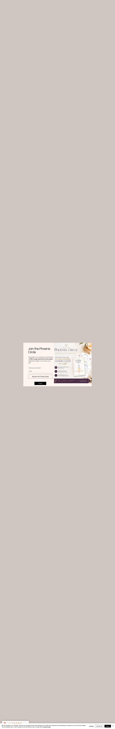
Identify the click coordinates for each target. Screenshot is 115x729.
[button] (40, 383)
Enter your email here (34, 368)
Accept (108, 726)
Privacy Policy (47, 727)
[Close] (113, 726)
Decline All (99, 726)
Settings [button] (91, 726)
